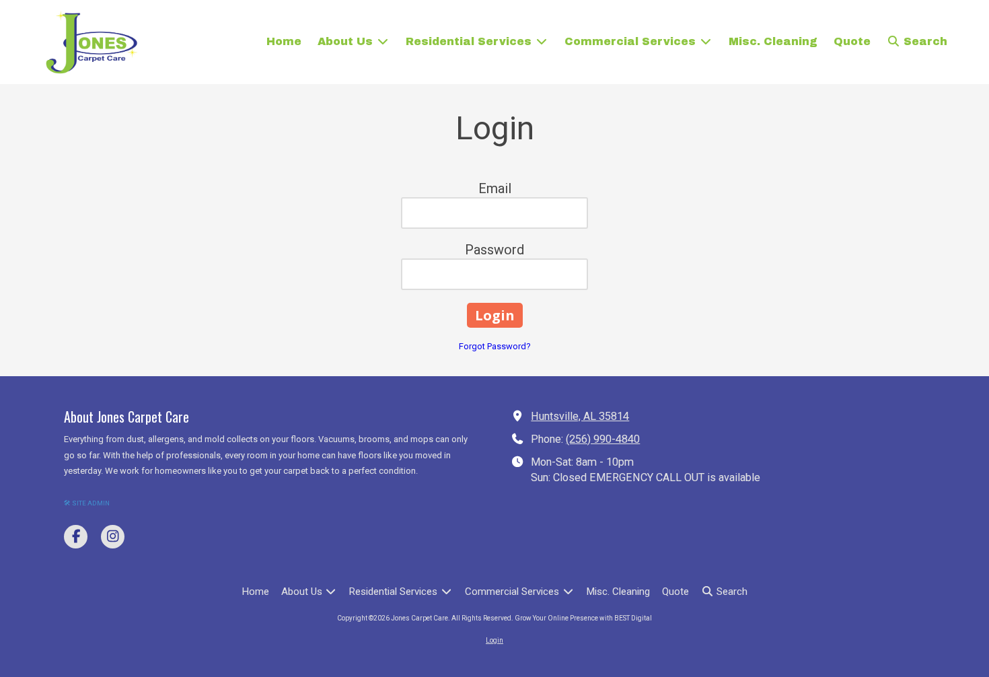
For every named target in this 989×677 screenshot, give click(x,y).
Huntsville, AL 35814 (580, 416)
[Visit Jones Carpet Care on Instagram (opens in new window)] (112, 536)
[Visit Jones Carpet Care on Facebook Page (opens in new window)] (75, 536)
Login (494, 640)
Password (494, 250)
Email (494, 188)
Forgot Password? (495, 346)
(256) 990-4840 (603, 439)
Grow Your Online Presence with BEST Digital (583, 618)
